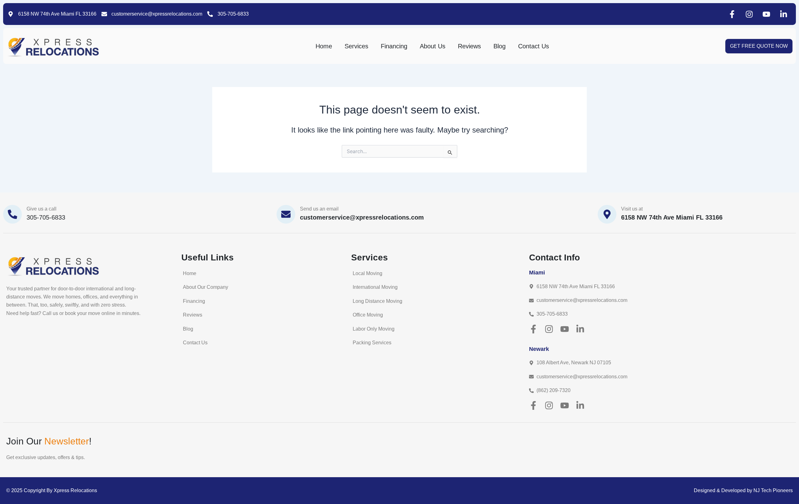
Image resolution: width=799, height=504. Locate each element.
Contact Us (533, 46)
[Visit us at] (607, 214)
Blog (499, 46)
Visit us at (632, 208)
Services (356, 46)
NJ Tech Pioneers (773, 490)
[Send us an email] (286, 214)
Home (324, 46)
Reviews (469, 46)
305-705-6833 (46, 217)
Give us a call (41, 208)
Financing (394, 46)
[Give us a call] (12, 214)
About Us (432, 46)
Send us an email (319, 208)
